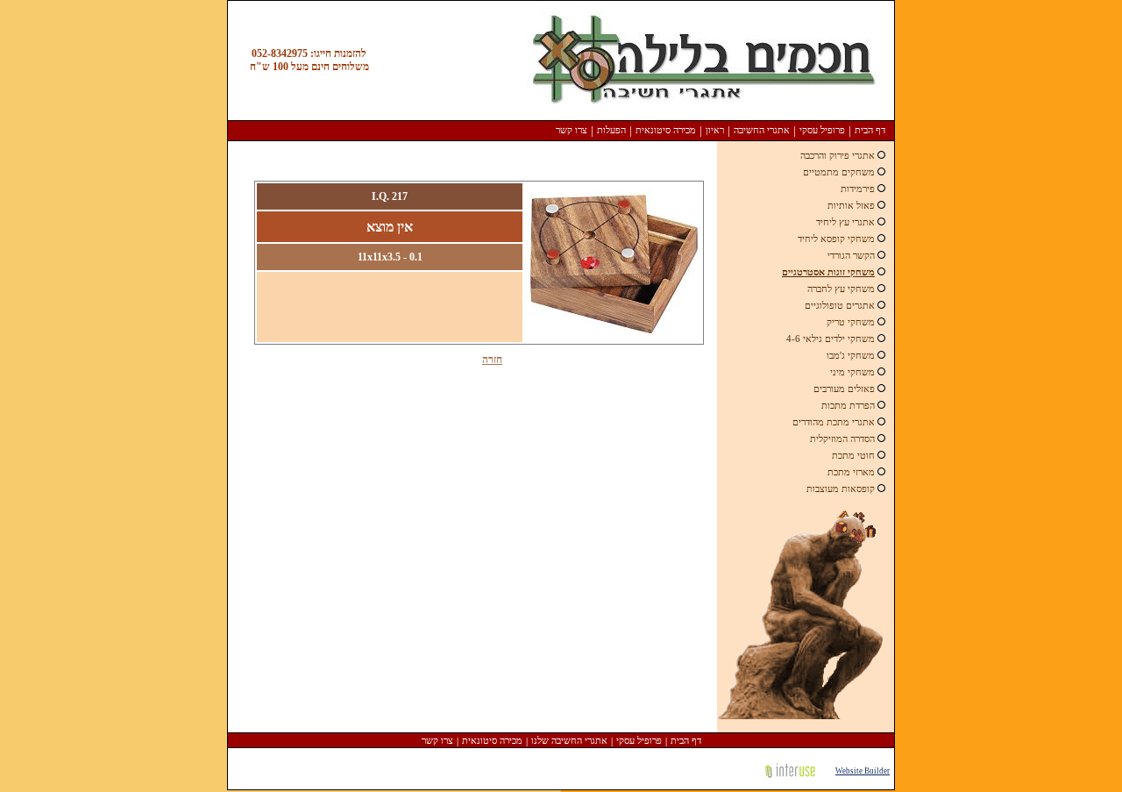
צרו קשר (571, 130)
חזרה (492, 359)
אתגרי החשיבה (762, 130)
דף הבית (870, 130)
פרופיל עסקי (822, 130)
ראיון (715, 130)
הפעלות (611, 130)
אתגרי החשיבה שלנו (569, 740)
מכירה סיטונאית (666, 130)
